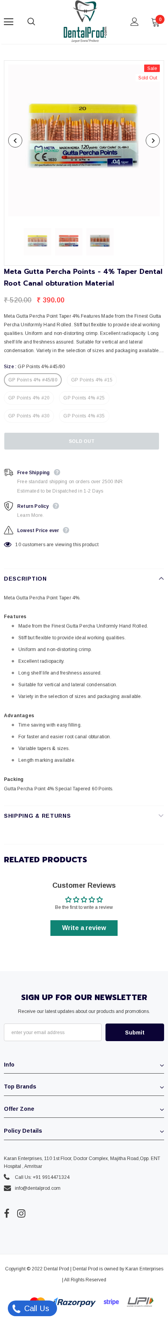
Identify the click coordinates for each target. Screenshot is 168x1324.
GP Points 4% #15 (92, 380)
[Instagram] (21, 1213)
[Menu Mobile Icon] (8, 22)
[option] (84, 140)
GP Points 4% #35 (84, 416)
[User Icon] (134, 22)
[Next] (153, 140)
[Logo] (85, 21)
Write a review (84, 928)
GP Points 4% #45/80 (32, 380)
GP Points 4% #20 (29, 398)
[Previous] (15, 140)
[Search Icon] (39, 22)
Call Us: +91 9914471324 (42, 1177)
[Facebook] (6, 1213)
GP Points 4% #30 (29, 416)
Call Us (35, 1308)
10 (18, 544)
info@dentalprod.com (38, 1188)
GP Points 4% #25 (84, 398)
